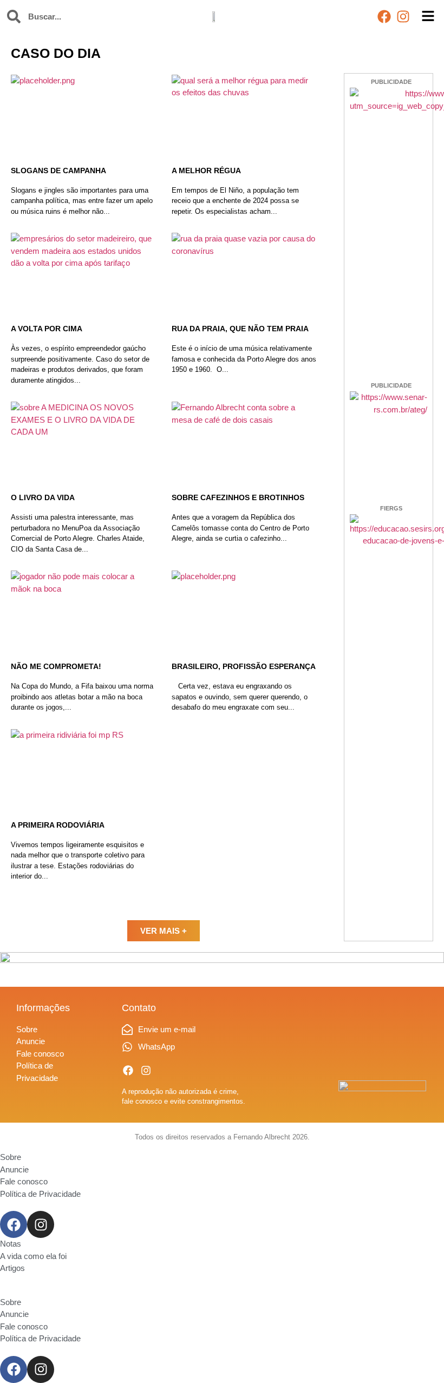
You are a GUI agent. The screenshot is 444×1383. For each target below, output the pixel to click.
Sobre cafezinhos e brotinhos (238, 497)
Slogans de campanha (58, 170)
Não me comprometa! (56, 666)
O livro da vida (43, 497)
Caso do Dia (56, 53)
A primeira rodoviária (58, 825)
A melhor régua (206, 170)
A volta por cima (46, 328)
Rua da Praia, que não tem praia (240, 328)
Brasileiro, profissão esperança (244, 666)
